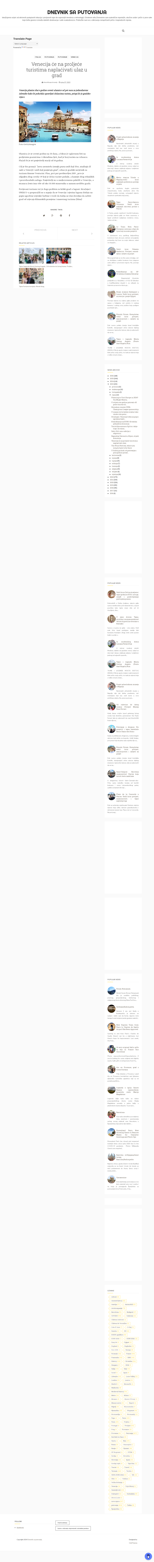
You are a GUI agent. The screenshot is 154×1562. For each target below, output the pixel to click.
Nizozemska (128, 1407)
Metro (113, 1395)
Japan (125, 1373)
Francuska (115, 1357)
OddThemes (133, 1543)
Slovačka (126, 1456)
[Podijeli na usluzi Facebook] (69, 215)
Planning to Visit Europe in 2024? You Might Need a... (124, 398)
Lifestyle (114, 1376)
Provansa (114, 1433)
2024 (112, 381)
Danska (114, 1331)
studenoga (116, 389)
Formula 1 (114, 1354)
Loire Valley (130, 1376)
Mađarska (115, 1388)
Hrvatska (128, 1361)
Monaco (114, 1399)
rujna (114, 395)
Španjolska (115, 1509)
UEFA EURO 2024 (117, 1475)
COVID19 (114, 1316)
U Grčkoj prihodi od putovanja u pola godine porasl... (123, 451)
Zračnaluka (131, 1494)
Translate (29, 47)
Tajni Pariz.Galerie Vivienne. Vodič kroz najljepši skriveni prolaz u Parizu (127, 205)
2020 (112, 482)
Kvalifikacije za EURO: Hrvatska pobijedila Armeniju (124, 423)
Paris (124, 1418)
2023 (112, 384)
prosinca (115, 387)
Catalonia (129, 1316)
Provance (125, 1429)
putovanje (63, 57)
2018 (111, 488)
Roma (113, 1445)
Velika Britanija (116, 1482)
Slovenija (114, 1460)
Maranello (127, 1384)
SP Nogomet (115, 1452)
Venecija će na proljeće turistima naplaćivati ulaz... (124, 442)
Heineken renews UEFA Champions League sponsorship (125, 408)
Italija (38, 57)
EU (125, 1331)
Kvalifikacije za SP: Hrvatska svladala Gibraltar (127, 273)
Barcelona (120, 1112)
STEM (130, 1452)
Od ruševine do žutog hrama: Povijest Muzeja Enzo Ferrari (127, 707)
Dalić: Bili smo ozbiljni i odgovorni (121, 432)
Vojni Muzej (129, 1486)
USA (113, 1479)
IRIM (127, 1365)
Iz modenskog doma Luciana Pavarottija (127, 158)
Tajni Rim (131, 1463)
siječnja (115, 474)
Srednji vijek (115, 1463)
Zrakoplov (115, 1494)
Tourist (113, 1467)
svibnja (115, 463)
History (114, 1361)
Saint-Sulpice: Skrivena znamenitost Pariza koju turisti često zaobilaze (127, 774)
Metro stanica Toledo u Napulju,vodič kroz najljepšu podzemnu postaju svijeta (127, 180)
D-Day (129, 1327)
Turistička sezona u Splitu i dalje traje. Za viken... (124, 427)
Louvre (127, 1380)
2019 (111, 485)
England (114, 1346)
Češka (129, 1505)
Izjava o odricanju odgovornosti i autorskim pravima (73, 1528)
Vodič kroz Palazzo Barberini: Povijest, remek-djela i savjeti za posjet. (127, 251)
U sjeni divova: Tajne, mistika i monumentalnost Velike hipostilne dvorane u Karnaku (127, 620)
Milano (126, 1395)
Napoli (131, 1403)
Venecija (74, 57)
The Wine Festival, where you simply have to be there (123, 447)
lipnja (114, 461)
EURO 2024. (131, 1339)
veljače (114, 472)
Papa (113, 1418)
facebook (20, 1528)
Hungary (114, 1365)
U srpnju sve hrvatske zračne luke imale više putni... (124, 413)
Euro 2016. (115, 1350)
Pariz (113, 1422)
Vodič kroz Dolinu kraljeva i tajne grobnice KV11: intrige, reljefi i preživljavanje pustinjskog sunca (127, 595)
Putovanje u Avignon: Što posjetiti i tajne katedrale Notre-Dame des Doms (127, 729)
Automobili (129, 1304)
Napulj (113, 1407)
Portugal (114, 1426)
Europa (128, 1350)
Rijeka (113, 1441)
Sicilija (113, 1456)
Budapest (130, 1312)
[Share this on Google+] (52, 215)
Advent (114, 1297)
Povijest (127, 1426)
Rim (124, 1441)
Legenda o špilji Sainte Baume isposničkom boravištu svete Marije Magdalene (127, 1091)
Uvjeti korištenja (62, 1523)
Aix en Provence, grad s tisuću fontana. (127, 1068)
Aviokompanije (116, 1308)
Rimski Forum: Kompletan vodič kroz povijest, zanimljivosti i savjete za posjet (127, 317)
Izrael (113, 1373)
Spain (128, 1460)
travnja (115, 466)
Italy (125, 1369)
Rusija (113, 1448)
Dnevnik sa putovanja (77, 12)
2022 (112, 477)
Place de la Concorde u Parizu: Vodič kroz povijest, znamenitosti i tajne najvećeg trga (127, 797)
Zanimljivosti (116, 1490)
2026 (112, 376)
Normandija (115, 1414)
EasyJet (114, 1342)
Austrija (114, 1304)
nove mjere (115, 1501)
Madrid (114, 1384)
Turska (128, 1471)
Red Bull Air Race (117, 1437)
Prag (113, 1429)
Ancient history (116, 1301)
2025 (112, 378)
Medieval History (117, 1392)
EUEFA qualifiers (117, 1335)
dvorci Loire (115, 1498)
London (114, 1380)
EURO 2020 (115, 1339)
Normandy (131, 1414)
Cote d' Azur (115, 1327)
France (128, 1354)
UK (133, 1475)
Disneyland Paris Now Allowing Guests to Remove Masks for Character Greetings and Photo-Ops (127, 1133)
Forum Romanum (123, 989)
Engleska (127, 1346)
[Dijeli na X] (44, 215)
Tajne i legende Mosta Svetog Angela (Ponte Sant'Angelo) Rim (127, 341)
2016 (111, 493)
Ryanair (126, 1448)
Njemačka (115, 1410)
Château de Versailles (119, 1323)
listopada (115, 392)
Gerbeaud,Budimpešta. (125, 1007)
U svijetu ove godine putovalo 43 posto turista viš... (124, 403)
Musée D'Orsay (129, 1399)
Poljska (126, 1422)
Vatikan (125, 1479)
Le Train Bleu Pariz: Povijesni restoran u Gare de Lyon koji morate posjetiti (127, 229)
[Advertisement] (56, 321)
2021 (111, 480)
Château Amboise (117, 1320)
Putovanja (49, 57)
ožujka (114, 469)
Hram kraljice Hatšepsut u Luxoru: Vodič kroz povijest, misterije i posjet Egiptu (127, 294)
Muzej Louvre (116, 1403)
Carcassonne (121, 1177)
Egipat (126, 1342)
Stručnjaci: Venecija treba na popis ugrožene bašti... (125, 418)
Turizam (114, 1471)
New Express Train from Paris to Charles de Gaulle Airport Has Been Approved (127, 1027)
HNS (129, 1357)
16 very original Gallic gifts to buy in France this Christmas (127, 1049)
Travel (126, 1467)
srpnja (114, 458)
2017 (111, 491)
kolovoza (115, 455)
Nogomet (130, 1410)
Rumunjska (127, 1445)
